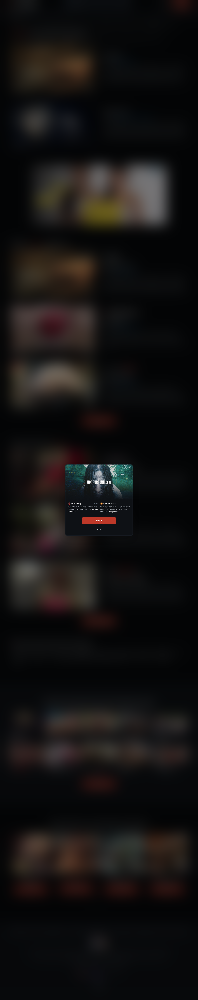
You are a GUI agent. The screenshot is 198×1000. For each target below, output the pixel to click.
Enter (99, 520)
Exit (99, 529)
